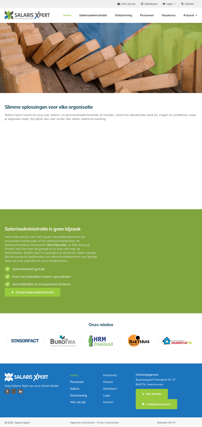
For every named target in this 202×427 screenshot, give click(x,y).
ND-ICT (172, 422)
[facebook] (7, 391)
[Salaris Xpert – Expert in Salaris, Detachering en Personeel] (27, 12)
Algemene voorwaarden (82, 422)
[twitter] (13, 391)
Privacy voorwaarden (108, 422)
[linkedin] (20, 391)
